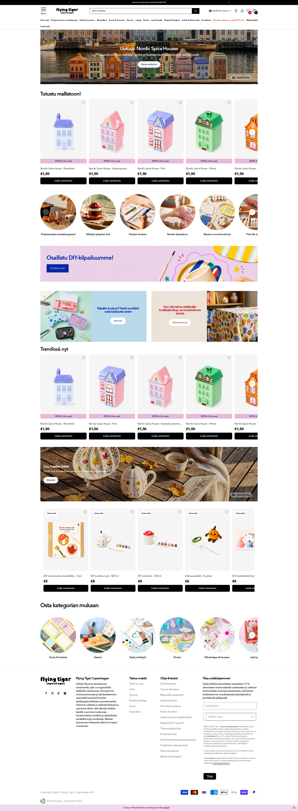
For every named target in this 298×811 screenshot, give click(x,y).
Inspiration (135, 711)
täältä (166, 808)
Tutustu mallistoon (149, 64)
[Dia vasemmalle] (46, 132)
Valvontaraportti (169, 751)
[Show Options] (252, 716)
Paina (132, 706)
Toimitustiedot (168, 684)
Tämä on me (136, 684)
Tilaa (210, 776)
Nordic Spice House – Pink (151, 169)
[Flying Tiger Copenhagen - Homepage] (67, 11)
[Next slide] (252, 384)
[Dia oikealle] (252, 132)
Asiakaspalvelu (168, 700)
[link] (236, 11)
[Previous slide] (46, 384)
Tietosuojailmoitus (170, 728)
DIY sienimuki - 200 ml (149, 576)
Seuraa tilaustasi (169, 689)
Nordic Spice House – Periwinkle (57, 169)
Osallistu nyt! (57, 268)
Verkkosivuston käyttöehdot (176, 717)
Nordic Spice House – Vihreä (201, 169)
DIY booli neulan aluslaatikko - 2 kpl (62, 576)
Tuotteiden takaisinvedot (174, 745)
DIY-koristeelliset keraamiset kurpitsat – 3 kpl (253, 576)
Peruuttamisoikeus (170, 706)
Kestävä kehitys (138, 700)
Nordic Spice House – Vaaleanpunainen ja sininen (160, 424)
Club (132, 689)
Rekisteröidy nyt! (180, 322)
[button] (43, 11)
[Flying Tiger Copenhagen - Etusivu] (55, 681)
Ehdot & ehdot (168, 711)
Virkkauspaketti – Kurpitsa (198, 576)
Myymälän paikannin (172, 695)
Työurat (133, 695)
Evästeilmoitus (168, 734)
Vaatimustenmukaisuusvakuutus (178, 739)
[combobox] (230, 716)
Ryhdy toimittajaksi (171, 756)
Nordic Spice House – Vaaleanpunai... (109, 169)
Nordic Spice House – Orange (250, 169)
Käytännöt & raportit (172, 723)
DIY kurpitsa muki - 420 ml (104, 576)
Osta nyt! (118, 321)
